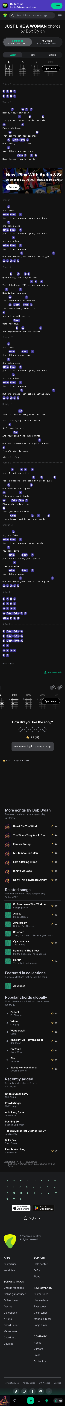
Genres (8, 1306)
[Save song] (14, 1400)
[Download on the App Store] (21, 1208)
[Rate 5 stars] (44, 729)
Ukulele (52, 55)
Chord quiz (10, 1337)
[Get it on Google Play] (43, 1208)
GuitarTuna (9, 1161)
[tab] (17, 42)
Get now (13, 187)
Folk (12, 664)
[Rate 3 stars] (32, 729)
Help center (40, 1264)
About (37, 1342)
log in (30, 746)
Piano (32, 55)
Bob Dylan (35, 31)
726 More (10, 818)
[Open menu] (60, 15)
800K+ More (11, 897)
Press (37, 1355)
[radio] (56, 1400)
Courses (8, 1343)
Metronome (10, 1331)
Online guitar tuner (15, 1294)
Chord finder (11, 1325)
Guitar (12, 55)
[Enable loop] (39, 1400)
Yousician (9, 1270)
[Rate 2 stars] (26, 729)
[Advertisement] (32, 1388)
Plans (37, 1276)
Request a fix (55, 672)
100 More (10, 1005)
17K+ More (10, 1086)
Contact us (40, 1361)
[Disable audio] (46, 1400)
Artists (8, 1318)
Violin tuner (40, 1312)
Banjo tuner (40, 1325)
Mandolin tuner (42, 1318)
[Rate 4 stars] (38, 729)
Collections (10, 1312)
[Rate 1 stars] (20, 729)
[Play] (30, 1400)
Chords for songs (14, 1287)
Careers (38, 1348)
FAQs (37, 1270)
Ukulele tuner (41, 1300)
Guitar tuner (41, 1294)
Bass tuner (40, 1306)
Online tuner (11, 1300)
